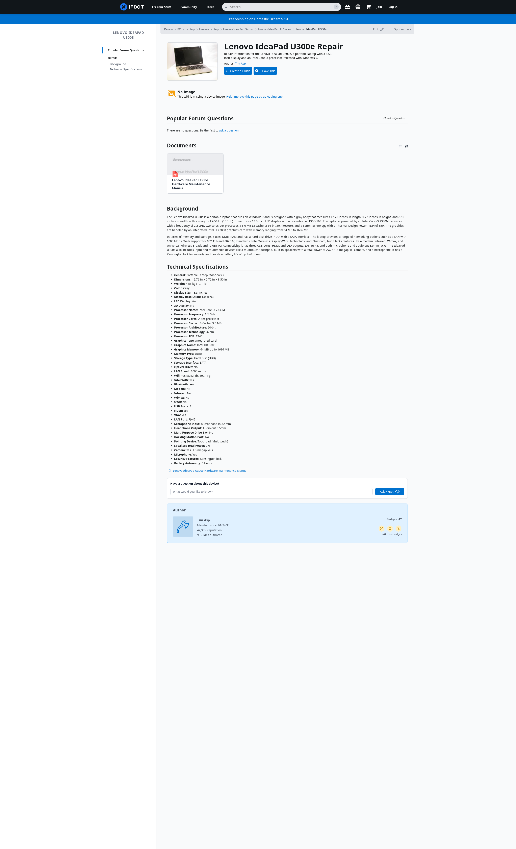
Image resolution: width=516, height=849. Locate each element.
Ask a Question (396, 118)
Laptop (190, 29)
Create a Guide (240, 71)
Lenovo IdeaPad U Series (274, 29)
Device (168, 29)
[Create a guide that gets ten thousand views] (398, 528)
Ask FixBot (386, 491)
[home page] (132, 6)
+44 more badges (392, 534)
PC (179, 29)
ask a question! (229, 130)
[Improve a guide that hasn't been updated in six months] (381, 528)
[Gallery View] (406, 145)
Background (118, 64)
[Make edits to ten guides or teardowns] (390, 528)
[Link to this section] (165, 209)
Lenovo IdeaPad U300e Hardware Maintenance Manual (210, 470)
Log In (393, 7)
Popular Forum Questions (126, 50)
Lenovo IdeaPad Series (238, 29)
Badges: (394, 519)
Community (188, 7)
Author (179, 510)
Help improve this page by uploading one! (254, 96)
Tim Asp (240, 63)
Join (379, 7)
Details (112, 58)
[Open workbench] (347, 7)
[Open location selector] (358, 7)
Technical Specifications (126, 69)
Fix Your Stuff (161, 7)
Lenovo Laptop (209, 29)
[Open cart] (368, 7)
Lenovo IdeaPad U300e (128, 35)
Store (210, 7)
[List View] (400, 145)
